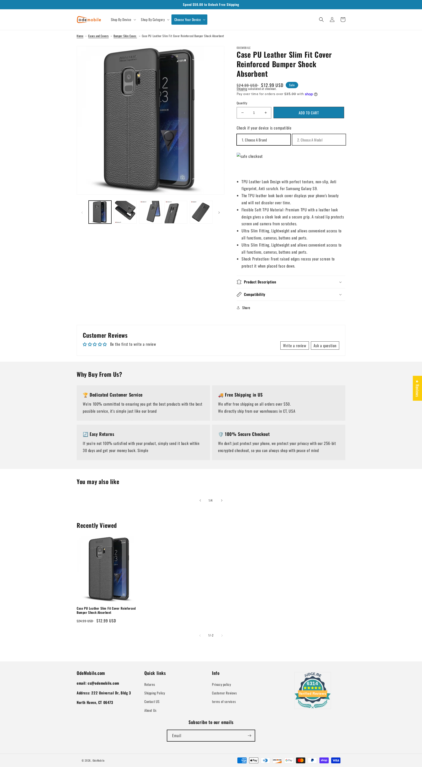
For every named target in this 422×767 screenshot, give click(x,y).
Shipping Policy (154, 692)
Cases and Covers (98, 36)
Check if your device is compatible (264, 128)
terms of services (224, 701)
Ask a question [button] (325, 345)
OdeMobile (99, 760)
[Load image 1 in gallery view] (100, 212)
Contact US (152, 701)
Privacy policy (221, 684)
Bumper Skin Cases (125, 36)
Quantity (242, 103)
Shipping (242, 88)
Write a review (294, 345)
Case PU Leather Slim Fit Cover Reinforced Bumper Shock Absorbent (106, 610)
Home (80, 36)
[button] (123, 19)
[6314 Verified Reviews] (312, 709)
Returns (149, 684)
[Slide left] (82, 212)
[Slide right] (219, 212)
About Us (150, 710)
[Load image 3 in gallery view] (150, 212)
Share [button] (246, 307)
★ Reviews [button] (417, 388)
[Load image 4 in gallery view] (175, 212)
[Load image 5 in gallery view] (201, 212)
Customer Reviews (224, 692)
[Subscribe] (249, 735)
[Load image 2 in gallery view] (125, 212)
